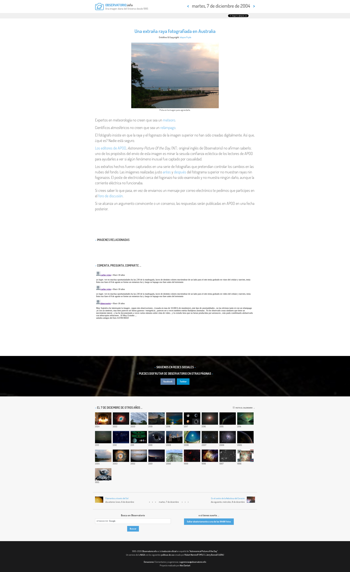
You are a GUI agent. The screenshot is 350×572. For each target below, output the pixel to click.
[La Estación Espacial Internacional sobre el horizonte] (174, 437)
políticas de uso (167, 554)
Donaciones (149, 562)
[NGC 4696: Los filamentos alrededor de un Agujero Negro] (210, 418)
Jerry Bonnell (212, 554)
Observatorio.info (149, 551)
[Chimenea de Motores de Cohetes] (103, 418)
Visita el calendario (244, 408)
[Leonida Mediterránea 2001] (156, 456)
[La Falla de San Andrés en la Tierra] (174, 456)
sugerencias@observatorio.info (192, 562)
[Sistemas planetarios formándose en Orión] (245, 456)
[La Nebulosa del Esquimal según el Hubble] (121, 456)
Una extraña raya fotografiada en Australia (175, 31)
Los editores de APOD (110, 148)
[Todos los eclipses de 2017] (192, 418)
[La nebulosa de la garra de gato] (192, 456)
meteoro (169, 120)
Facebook (167, 381)
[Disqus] (175, 304)
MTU (201, 554)
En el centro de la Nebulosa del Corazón (228, 498)
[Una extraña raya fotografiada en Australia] (103, 456)
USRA (221, 554)
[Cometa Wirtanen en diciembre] (174, 418)
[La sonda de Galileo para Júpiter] (103, 474)
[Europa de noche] (245, 437)
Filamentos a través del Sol (116, 498)
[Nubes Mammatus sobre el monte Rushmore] (139, 418)
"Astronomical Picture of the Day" (203, 551)
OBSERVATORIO (116, 5)
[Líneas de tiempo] (156, 418)
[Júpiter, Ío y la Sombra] (139, 456)
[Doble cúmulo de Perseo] (210, 437)
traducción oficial (169, 551)
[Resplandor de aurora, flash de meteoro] (245, 418)
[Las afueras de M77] (227, 437)
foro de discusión (110, 195)
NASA (142, 554)
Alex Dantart (185, 565)
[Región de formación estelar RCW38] (210, 456)
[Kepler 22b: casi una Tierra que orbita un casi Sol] (139, 437)
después (180, 171)
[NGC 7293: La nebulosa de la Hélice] (121, 418)
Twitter (183, 381)
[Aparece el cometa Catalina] (227, 418)
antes (167, 171)
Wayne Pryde (185, 37)
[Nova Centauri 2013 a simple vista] (103, 437)
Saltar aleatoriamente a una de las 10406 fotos (209, 521)
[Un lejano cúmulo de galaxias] (227, 456)
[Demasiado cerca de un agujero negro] (156, 437)
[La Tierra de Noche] (121, 437)
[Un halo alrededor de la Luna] (192, 437)
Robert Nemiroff (192, 554)
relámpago (167, 127)
